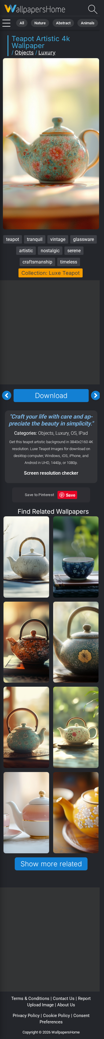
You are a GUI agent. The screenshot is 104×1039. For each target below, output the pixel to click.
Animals (87, 23)
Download (51, 395)
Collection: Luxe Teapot (50, 273)
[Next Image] (95, 395)
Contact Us (64, 998)
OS (74, 433)
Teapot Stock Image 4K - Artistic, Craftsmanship (34, 9)
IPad (83, 433)
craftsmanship (37, 262)
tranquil (34, 239)
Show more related (51, 864)
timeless (68, 262)
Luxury (46, 52)
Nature (40, 23)
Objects (24, 52)
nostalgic (50, 250)
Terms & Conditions (30, 998)
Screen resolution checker (51, 473)
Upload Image (40, 1004)
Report (84, 998)
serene (74, 250)
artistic (26, 250)
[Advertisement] (52, 332)
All (22, 23)
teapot (12, 239)
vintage (57, 239)
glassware (83, 239)
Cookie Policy (56, 1015)
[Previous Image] (6, 395)
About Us (66, 1004)
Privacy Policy (26, 1015)
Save (70, 495)
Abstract (63, 23)
